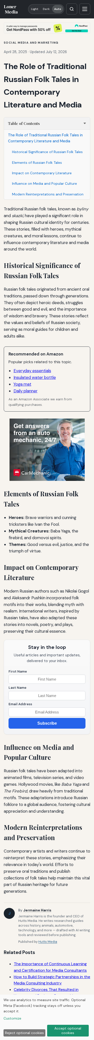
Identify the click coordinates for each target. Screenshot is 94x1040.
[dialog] (47, 1017)
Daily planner (26, 391)
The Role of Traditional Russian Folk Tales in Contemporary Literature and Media (45, 138)
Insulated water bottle (35, 377)
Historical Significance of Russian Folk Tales (47, 152)
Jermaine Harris (37, 910)
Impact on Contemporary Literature (42, 173)
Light (35, 9)
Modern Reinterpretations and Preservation (47, 194)
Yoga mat (22, 384)
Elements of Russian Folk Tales (37, 162)
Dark (46, 9)
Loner (11, 9)
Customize (12, 1018)
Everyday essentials (32, 370)
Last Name (17, 688)
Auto (57, 9)
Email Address (20, 704)
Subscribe (47, 723)
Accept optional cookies (67, 1030)
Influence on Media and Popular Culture (44, 183)
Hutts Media (47, 942)
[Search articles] (71, 8)
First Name (18, 671)
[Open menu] (84, 8)
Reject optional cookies (24, 1033)
